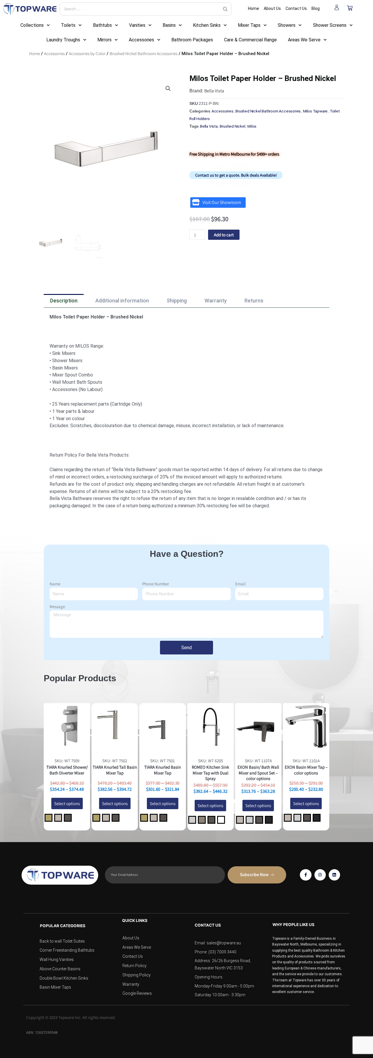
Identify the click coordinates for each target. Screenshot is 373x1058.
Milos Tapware (315, 111)
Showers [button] (286, 25)
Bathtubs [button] (102, 25)
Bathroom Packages (192, 40)
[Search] (225, 9)
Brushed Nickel (232, 126)
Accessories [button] (141, 40)
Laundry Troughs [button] (63, 40)
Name (55, 584)
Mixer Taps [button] (249, 25)
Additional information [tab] (122, 300)
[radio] (48, 817)
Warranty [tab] (216, 300)
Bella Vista (214, 91)
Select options (67, 803)
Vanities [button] (137, 25)
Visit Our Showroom (222, 202)
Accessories (54, 53)
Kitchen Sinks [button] (207, 25)
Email (240, 584)
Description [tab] (64, 300)
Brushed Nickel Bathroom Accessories (143, 53)
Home (34, 53)
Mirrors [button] (104, 40)
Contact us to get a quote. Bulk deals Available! (236, 175)
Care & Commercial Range (250, 40)
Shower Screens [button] (329, 25)
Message (57, 606)
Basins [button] (169, 25)
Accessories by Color (87, 53)
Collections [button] (32, 25)
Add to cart (224, 234)
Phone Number (155, 584)
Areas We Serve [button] (304, 40)
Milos (251, 126)
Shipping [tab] (177, 300)
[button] (168, 88)
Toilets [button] (68, 25)
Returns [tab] (253, 300)
